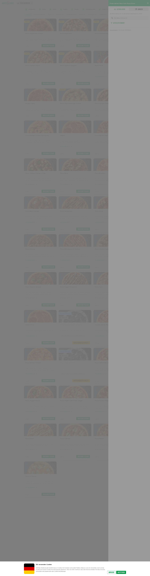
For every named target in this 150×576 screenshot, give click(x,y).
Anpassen (111, 572)
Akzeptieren (121, 572)
